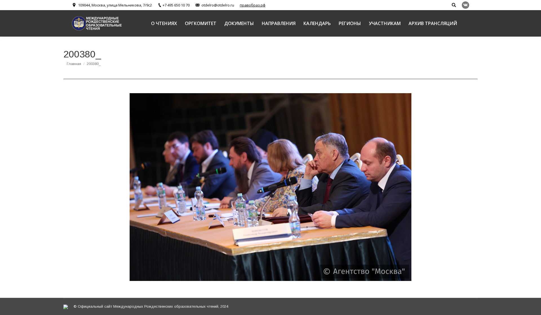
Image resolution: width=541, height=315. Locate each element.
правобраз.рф (252, 5)
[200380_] (270, 187)
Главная (74, 64)
